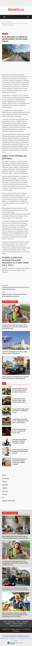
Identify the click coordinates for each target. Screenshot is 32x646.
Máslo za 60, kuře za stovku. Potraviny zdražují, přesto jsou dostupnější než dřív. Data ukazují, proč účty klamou (16, 601)
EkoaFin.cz (16, 9)
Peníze (16, 640)
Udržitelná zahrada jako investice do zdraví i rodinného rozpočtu (6, 441)
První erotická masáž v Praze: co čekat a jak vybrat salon (6, 431)
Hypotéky (5, 485)
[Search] (27, 17)
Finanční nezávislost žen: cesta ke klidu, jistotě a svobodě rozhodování (6, 390)
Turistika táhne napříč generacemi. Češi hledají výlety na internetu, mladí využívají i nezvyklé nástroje (16, 313)
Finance (4, 481)
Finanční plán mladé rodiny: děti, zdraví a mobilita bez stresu (6, 410)
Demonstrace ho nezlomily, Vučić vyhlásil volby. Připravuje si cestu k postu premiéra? (16, 576)
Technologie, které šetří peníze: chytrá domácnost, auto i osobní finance (6, 421)
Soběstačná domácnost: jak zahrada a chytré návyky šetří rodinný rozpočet (6, 461)
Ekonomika (5, 33)
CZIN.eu (28, 638)
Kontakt (4, 494)
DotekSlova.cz (22, 638)
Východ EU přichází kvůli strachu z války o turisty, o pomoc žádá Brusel (16, 340)
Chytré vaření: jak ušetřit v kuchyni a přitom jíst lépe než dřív (6, 451)
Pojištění (4, 488)
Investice (5, 491)
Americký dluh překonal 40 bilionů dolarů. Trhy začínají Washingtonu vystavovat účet (16, 525)
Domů (4, 475)
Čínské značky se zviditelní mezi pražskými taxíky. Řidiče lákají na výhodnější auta (16, 365)
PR (3, 497)
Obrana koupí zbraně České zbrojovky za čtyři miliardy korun (15, 287)
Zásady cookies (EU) (8, 501)
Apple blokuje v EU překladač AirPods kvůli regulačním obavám (14, 294)
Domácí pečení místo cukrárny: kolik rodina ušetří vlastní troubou (6, 400)
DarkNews (25, 629)
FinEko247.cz (13, 638)
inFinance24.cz (4, 638)
